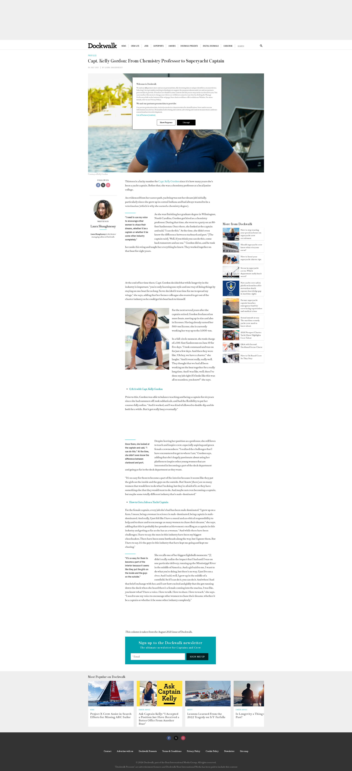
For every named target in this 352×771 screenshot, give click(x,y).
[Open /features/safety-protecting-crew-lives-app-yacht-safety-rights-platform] (231, 295)
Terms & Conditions (172, 751)
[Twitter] (103, 185)
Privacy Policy (193, 751)
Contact (107, 751)
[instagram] (183, 738)
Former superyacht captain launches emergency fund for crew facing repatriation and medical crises (251, 306)
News (124, 46)
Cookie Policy (212, 751)
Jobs (146, 46)
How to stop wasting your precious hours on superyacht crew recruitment (251, 234)
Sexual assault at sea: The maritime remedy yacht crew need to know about (250, 321)
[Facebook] (98, 185)
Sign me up (197, 656)
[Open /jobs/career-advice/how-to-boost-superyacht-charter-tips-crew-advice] (231, 263)
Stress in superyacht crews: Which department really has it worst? (251, 272)
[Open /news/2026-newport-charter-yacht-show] (231, 339)
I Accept (186, 122)
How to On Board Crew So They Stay (251, 357)
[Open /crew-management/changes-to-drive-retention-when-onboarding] (231, 362)
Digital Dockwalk (211, 46)
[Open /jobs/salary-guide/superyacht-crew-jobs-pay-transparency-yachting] (231, 251)
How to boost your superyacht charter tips (251, 258)
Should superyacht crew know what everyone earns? (251, 247)
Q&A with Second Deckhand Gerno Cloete (251, 345)
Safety (190, 710)
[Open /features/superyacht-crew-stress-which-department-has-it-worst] (231, 277)
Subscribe (228, 46)
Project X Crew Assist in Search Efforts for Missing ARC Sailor (111, 715)
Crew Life (135, 46)
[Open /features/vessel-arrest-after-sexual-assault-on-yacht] (231, 327)
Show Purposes (166, 122)
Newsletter (229, 751)
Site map (244, 751)
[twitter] (176, 738)
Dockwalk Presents (189, 46)
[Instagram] (108, 185)
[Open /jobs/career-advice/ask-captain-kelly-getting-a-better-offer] (159, 693)
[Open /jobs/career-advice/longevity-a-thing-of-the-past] (256, 693)
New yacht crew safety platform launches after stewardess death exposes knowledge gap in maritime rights (251, 288)
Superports (158, 46)
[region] (177, 103)
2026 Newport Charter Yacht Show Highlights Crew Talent (251, 335)
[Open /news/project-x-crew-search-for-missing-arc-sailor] (111, 693)
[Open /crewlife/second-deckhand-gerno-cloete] (231, 350)
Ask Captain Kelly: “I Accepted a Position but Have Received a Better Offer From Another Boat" (159, 719)
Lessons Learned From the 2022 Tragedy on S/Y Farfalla (206, 715)
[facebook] (169, 738)
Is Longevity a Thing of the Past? (253, 715)
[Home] (102, 45)
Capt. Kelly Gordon (168, 181)
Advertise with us (125, 751)
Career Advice (144, 710)
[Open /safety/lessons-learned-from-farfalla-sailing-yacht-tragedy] (208, 693)
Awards (172, 46)
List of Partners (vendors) (145, 115)
